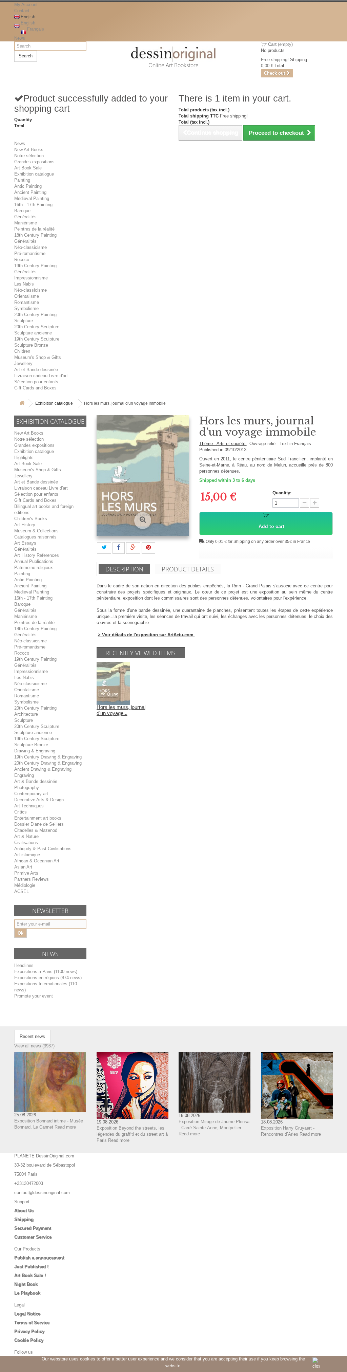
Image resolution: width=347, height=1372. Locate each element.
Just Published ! (31, 1266)
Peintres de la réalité (34, 229)
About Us (24, 1210)
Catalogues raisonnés (35, 536)
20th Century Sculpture (36, 326)
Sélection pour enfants (36, 381)
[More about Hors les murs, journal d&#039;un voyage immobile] (113, 682)
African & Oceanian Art (36, 860)
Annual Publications (33, 561)
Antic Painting (28, 186)
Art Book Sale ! (30, 1275)
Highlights (24, 457)
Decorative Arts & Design (39, 799)
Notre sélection (29, 155)
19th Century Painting (35, 265)
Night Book (26, 1284)
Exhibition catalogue (34, 174)
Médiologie (24, 885)
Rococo (21, 259)
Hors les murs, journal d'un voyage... (121, 710)
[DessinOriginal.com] (173, 54)
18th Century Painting (35, 235)
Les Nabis (24, 284)
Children (22, 351)
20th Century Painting (35, 314)
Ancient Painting (30, 192)
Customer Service (33, 1237)
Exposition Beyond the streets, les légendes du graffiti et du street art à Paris (132, 1134)
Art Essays (25, 543)
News (19, 38)
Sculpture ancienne (33, 332)
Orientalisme (26, 296)
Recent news (32, 1036)
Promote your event (33, 996)
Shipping (24, 1219)
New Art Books (28, 149)
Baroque (22, 210)
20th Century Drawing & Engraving (48, 763)
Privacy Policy (29, 1331)
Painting (22, 180)
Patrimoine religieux (33, 567)
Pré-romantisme (29, 253)
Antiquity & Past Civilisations (43, 848)
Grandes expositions (34, 161)
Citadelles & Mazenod (35, 830)
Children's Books (30, 518)
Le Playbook (27, 1293)
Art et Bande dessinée (36, 369)
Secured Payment (32, 1228)
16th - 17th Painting (33, 204)
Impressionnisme (31, 277)
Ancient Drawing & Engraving (43, 769)
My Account (26, 4)
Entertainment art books (37, 818)
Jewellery (23, 363)
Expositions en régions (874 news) (48, 977)
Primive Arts (26, 873)
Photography (26, 787)
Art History (24, 524)
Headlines (24, 965)
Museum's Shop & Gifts (37, 357)
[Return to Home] (22, 403)
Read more (65, 1127)
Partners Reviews (31, 879)
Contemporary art (31, 793)
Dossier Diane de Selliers (39, 824)
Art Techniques (29, 805)
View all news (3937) (34, 1045)
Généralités (25, 216)
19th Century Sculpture (36, 339)
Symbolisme (26, 308)
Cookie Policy (28, 1340)
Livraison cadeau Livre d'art (41, 375)
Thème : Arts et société (223, 443)
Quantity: (281, 492)
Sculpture (23, 320)
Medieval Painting (31, 198)
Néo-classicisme (30, 247)
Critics (20, 812)
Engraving (24, 775)
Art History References (36, 555)
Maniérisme (25, 222)
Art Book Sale (28, 167)
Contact (21, 10)
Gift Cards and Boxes (35, 387)
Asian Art (23, 867)
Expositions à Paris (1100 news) (45, 971)
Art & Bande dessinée (35, 781)
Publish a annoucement (39, 1257)
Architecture (26, 714)
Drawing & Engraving (34, 750)
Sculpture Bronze (31, 345)
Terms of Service (31, 1322)
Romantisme (26, 302)
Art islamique (27, 854)
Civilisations (26, 842)
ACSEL (21, 891)
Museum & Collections (36, 530)
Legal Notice (27, 1313)
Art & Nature (26, 836)
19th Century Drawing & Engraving (48, 757)
